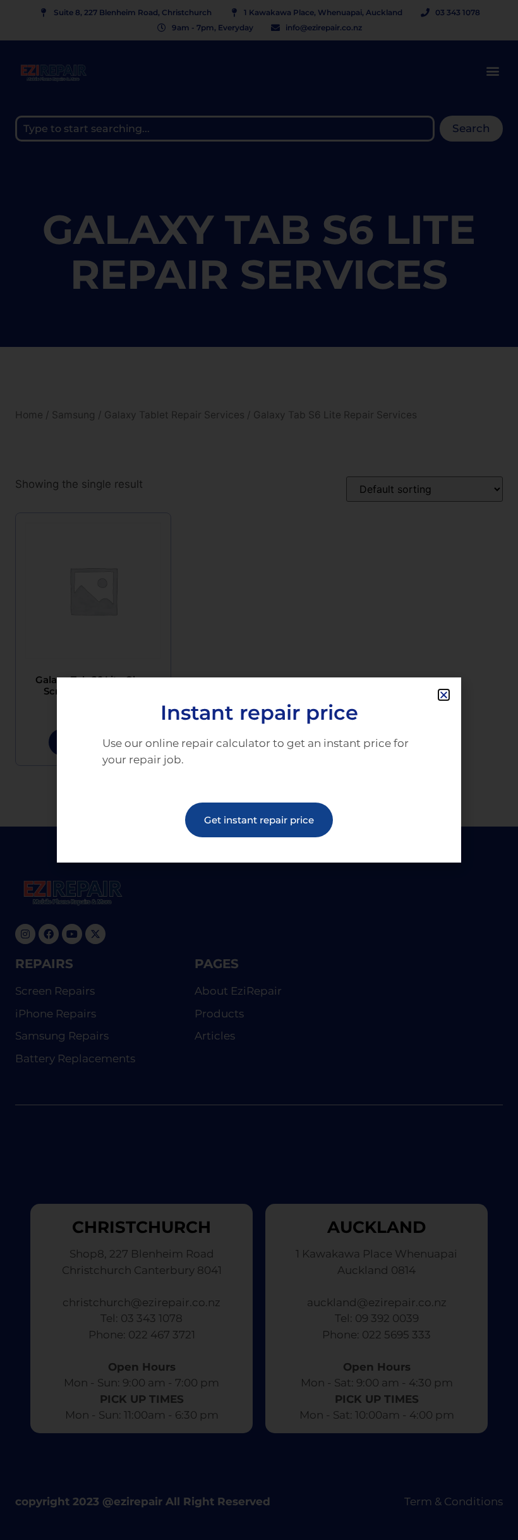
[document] (259, 770)
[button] (444, 695)
